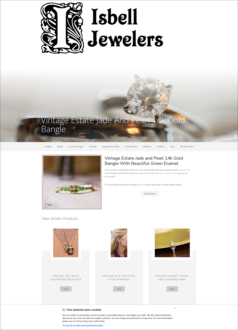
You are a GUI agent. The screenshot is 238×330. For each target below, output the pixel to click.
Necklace (147, 146)
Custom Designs (75, 146)
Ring (172, 146)
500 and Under (186, 146)
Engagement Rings (110, 146)
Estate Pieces (131, 146)
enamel (182, 169)
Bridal (60, 146)
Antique (48, 146)
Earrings (92, 146)
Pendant (161, 146)
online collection (166, 173)
